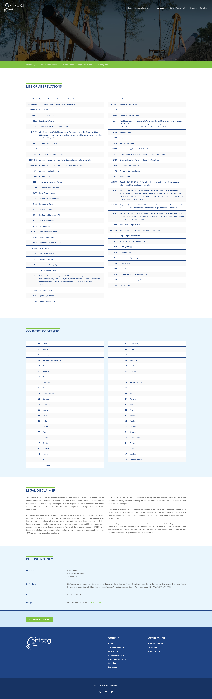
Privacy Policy (154, 651)
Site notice (152, 647)
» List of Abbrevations (49, 65)
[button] (39, 619)
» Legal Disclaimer (84, 65)
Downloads (112, 667)
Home (110, 643)
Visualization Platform (117, 659)
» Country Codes (67, 65)
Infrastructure (113, 651)
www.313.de (96, 603)
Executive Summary (116, 647)
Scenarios (112, 663)
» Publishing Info (101, 65)
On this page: (31, 65)
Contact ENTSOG (155, 643)
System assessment (116, 655)
